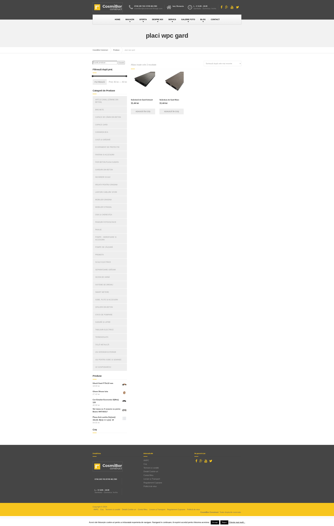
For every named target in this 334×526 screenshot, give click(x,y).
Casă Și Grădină (102, 140)
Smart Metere (102, 292)
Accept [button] (215, 522)
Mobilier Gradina (103, 200)
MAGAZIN (130, 19)
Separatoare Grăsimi (105, 270)
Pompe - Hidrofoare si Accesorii (106, 238)
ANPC (146, 460)
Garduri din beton (104, 170)
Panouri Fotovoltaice (105, 222)
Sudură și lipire (103, 322)
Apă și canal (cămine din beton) (106, 101)
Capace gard (101, 125)
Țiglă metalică (102, 345)
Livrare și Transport (152, 479)
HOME (117, 19)
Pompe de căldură (104, 247)
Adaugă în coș (143, 111)
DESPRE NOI (157, 19)
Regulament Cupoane (153, 483)
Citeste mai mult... (237, 522)
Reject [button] (224, 522)
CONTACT (215, 19)
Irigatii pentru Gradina (106, 185)
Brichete (99, 110)
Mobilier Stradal (103, 207)
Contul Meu (148, 475)
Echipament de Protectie (107, 147)
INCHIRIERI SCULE (103, 177)
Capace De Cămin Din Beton (108, 117)
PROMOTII (99, 255)
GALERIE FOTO (188, 19)
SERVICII (172, 19)
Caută (121, 63)
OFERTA (143, 19)
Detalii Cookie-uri (151, 471)
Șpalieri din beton (104, 307)
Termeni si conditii (151, 468)
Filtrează (100, 82)
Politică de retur (150, 486)
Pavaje (98, 230)
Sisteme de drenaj (104, 285)
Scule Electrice (103, 262)
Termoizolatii (101, 337)
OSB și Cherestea (103, 215)
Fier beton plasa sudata (107, 162)
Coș (145, 464)
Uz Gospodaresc (103, 367)
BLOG (203, 19)
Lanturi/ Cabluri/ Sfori (106, 192)
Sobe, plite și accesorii (106, 300)
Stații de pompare (103, 315)
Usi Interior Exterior (105, 352)
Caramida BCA (101, 132)
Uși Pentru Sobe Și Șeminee (108, 360)
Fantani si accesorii (104, 155)
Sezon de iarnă (102, 277)
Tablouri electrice (104, 330)
